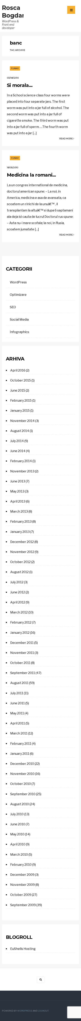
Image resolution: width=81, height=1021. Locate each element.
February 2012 (20, 622)
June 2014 (17, 451)
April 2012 (17, 602)
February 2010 (21, 865)
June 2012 (17, 592)
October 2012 (20, 562)
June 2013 (17, 481)
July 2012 (16, 582)
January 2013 (20, 532)
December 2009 (22, 875)
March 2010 (19, 854)
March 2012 (19, 612)
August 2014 (19, 431)
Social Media (19, 319)
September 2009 (23, 905)
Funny (15, 68)
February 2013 (21, 521)
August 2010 (19, 804)
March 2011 (19, 733)
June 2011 (17, 703)
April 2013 (17, 501)
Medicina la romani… (31, 175)
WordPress (18, 282)
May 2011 (17, 713)
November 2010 (22, 774)
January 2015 (20, 410)
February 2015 (21, 400)
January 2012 (19, 633)
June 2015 (17, 390)
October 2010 (20, 784)
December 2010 (22, 764)
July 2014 (17, 441)
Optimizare (18, 295)
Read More (66, 138)
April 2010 (17, 844)
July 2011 (16, 693)
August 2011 (19, 683)
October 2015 (20, 380)
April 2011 (17, 723)
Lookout (43, 1010)
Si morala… (19, 85)
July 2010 (17, 814)
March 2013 (19, 511)
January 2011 (19, 754)
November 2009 (22, 885)
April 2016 (17, 370)
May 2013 (17, 491)
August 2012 (19, 572)
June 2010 (17, 824)
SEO (13, 307)
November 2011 (22, 653)
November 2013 (22, 471)
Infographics (19, 332)
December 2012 (22, 542)
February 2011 (20, 744)
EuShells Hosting (23, 949)
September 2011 (22, 673)
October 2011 (20, 663)
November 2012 (22, 552)
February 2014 (21, 461)
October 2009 (20, 895)
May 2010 (17, 834)
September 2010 (22, 794)
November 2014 (22, 421)
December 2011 (22, 643)
